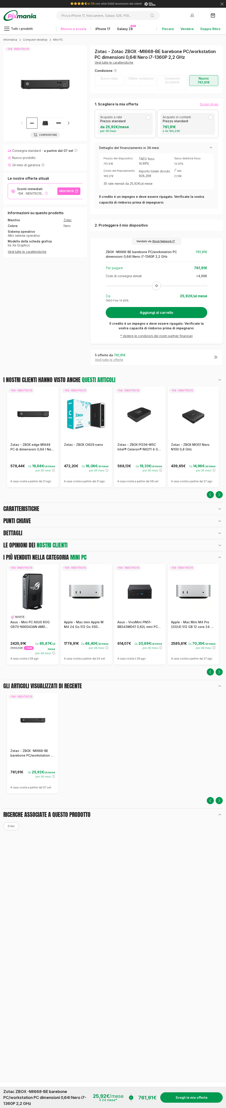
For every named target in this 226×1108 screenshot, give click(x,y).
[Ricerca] (154, 15)
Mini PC (58, 39)
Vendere (187, 29)
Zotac (68, 220)
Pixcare (168, 29)
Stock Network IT (163, 241)
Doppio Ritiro (210, 29)
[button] (68, 123)
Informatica (10, 39)
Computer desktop (35, 39)
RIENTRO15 (66, 191)
